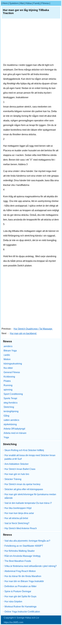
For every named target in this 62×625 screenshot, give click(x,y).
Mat (22, 3)
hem (5, 3)
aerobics (8, 346)
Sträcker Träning (12, 479)
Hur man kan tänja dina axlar (19, 513)
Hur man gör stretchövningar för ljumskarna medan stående (30, 496)
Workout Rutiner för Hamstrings (20, 606)
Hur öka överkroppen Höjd (17, 508)
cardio (7, 355)
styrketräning (10, 424)
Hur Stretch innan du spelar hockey (22, 484)
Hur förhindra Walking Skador (19, 551)
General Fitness (12, 372)
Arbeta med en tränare (15, 433)
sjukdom (13, 3)
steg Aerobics (10, 402)
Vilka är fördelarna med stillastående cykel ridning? (30, 566)
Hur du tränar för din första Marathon (22, 576)
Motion (7, 359)
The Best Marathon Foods (17, 561)
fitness (45, 3)
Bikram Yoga (10, 350)
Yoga (6, 437)
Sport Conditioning (13, 394)
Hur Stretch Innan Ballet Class (19, 469)
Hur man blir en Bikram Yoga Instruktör (24, 581)
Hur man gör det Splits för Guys (20, 596)
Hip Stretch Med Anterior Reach (20, 528)
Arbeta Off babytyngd (14, 428)
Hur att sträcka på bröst (16, 518)
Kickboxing (9, 376)
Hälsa (29, 3)
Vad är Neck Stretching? (16, 523)
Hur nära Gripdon (13, 601)
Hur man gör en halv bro (16, 474)
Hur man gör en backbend (23, 333)
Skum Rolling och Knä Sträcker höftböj (24, 450)
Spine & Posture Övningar (17, 591)
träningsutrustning (13, 363)
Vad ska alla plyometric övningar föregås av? (27, 541)
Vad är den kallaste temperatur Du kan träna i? (28, 503)
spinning (8, 389)
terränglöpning (11, 411)
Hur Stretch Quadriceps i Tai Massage (33, 329)
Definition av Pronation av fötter (20, 586)
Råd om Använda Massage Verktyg (22, 556)
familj (36, 3)
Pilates (7, 381)
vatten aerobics (11, 420)
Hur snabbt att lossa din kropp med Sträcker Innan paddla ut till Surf (29, 457)
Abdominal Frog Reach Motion (20, 571)
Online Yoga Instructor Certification (22, 611)
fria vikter (8, 368)
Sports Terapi (10, 398)
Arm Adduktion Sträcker (16, 464)
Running (8, 385)
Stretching (9, 407)
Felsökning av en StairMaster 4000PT (23, 546)
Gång (6, 415)
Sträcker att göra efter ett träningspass (23, 489)
